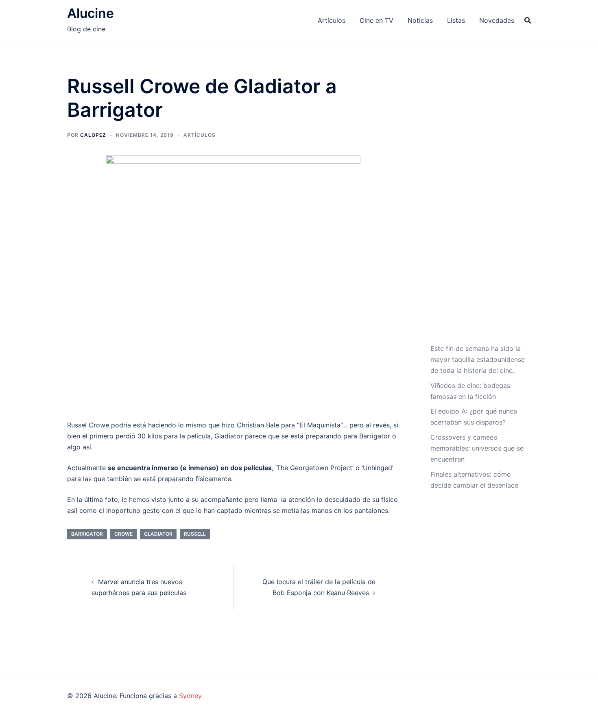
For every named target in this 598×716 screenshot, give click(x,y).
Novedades (496, 20)
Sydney (190, 696)
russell (195, 534)
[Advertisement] (477, 209)
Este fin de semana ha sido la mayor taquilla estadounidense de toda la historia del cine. (477, 359)
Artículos (331, 20)
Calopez (93, 135)
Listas (456, 20)
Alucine (90, 13)
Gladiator (158, 534)
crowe (123, 534)
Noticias (420, 20)
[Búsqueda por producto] (527, 20)
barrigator (87, 534)
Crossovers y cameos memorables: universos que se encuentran (477, 448)
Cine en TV (376, 20)
